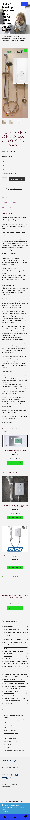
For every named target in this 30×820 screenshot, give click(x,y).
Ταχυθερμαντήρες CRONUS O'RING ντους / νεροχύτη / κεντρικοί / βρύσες (15, 643)
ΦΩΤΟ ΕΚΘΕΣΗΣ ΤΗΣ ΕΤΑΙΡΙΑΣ (10, 738)
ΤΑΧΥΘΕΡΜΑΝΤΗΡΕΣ (17, 36)
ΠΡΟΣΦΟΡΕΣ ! (7, 669)
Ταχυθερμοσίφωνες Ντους (8, 38)
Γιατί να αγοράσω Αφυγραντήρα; (11, 733)
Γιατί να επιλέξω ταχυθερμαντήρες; (11, 722)
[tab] (15, 197)
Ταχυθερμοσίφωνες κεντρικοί (13, 635)
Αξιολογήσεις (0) (6, 207)
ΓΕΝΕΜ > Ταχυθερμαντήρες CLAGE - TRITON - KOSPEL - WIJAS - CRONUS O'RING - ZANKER (9, 17)
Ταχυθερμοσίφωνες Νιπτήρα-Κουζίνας (16, 632)
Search (15, 817)
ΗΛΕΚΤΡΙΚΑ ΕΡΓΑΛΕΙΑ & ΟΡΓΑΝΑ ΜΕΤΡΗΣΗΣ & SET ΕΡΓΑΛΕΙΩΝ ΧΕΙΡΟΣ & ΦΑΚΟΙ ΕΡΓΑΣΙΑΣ (15, 662)
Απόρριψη (5, 811)
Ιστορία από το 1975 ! (8, 735)
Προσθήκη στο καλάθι (17, 179)
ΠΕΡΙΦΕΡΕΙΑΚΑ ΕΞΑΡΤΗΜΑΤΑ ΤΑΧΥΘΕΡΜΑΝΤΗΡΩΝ (11, 692)
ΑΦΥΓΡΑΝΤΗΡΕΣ (8, 656)
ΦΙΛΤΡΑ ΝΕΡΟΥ (7, 659)
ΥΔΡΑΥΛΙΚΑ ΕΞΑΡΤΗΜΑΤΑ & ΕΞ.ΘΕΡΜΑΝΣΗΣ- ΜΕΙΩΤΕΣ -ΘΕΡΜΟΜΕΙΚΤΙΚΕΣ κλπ (15, 687)
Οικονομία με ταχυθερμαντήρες (12, 695)
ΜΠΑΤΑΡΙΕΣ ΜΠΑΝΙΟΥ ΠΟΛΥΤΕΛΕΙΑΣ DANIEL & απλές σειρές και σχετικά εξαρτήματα (15, 675)
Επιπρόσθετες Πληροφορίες (10, 202)
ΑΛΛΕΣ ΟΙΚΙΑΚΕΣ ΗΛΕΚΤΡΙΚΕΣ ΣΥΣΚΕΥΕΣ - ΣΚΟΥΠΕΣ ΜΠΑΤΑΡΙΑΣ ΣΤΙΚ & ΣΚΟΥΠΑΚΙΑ (14, 680)
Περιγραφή (5, 197)
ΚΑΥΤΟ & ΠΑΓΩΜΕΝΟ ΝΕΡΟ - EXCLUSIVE (14, 684)
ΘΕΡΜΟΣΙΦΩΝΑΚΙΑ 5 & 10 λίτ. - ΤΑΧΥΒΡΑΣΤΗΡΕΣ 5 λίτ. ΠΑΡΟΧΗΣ (12, 638)
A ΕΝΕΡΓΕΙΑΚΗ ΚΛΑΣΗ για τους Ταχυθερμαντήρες (14, 720)
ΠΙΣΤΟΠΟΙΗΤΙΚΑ (8, 703)
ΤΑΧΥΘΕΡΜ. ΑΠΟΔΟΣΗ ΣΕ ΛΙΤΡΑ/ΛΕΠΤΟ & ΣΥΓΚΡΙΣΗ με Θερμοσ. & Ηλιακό (14, 699)
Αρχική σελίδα (7, 36)
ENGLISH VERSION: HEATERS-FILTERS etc (14, 672)
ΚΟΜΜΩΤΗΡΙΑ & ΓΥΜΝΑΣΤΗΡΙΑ (10, 741)
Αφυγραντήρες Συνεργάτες (10, 730)
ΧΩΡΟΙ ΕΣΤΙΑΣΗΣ (7, 747)
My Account (5, 817)
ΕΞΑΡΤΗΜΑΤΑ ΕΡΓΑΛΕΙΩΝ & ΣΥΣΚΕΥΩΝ (13, 666)
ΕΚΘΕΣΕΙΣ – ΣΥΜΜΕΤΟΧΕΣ (9, 744)
